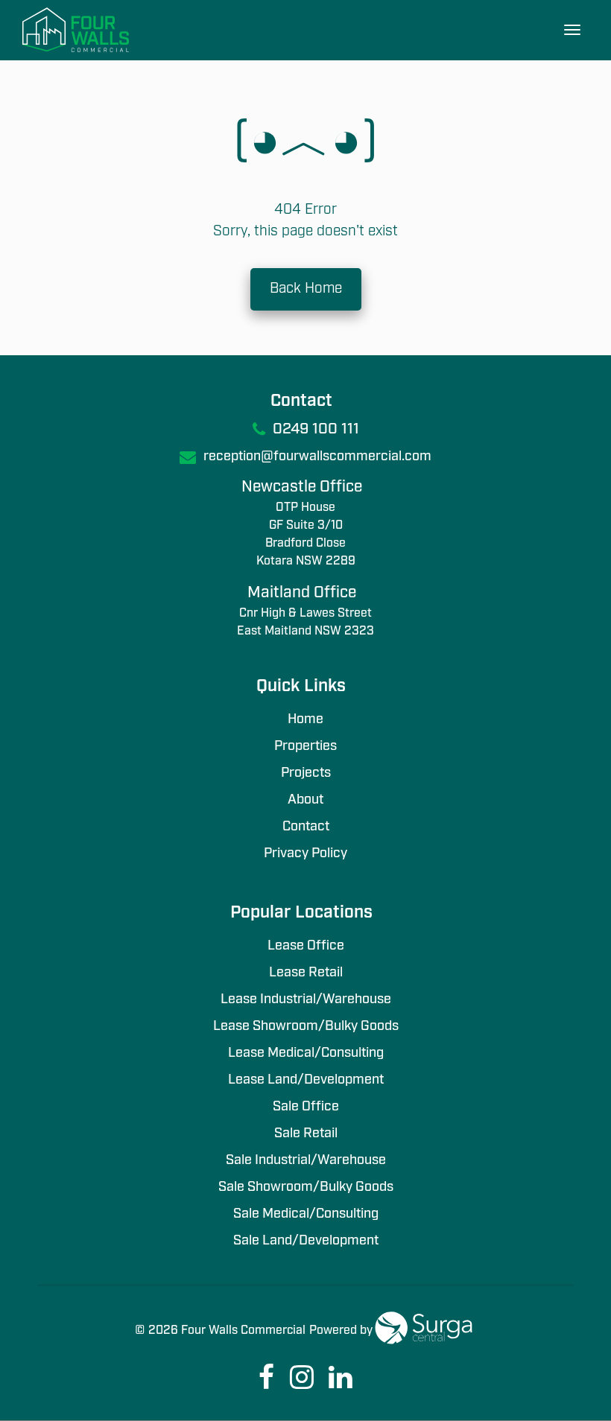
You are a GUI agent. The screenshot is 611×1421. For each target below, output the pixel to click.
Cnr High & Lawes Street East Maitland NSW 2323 (305, 622)
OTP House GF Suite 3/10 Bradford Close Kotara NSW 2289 (305, 534)
